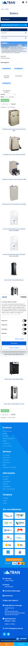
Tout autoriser (14, 343)
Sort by (3, 94)
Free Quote (21, 644)
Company (5, 498)
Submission (8, 596)
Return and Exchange (9, 489)
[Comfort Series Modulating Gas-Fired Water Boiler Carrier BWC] (14, 243)
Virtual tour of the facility (9, 467)
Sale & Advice (6, 457)
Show (2, 96)
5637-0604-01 (11, 600)
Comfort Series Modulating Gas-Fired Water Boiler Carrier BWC (14, 255)
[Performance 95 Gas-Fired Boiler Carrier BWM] (14, 192)
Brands (5, 441)
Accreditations (7, 481)
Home (2, 9)
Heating (5, 433)
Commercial (6, 443)
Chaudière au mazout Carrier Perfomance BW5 (14, 179)
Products (6, 30)
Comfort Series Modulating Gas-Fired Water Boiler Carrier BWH (14, 229)
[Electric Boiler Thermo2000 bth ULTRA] (14, 293)
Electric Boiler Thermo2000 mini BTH (14, 354)
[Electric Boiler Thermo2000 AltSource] (14, 268)
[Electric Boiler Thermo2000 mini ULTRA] (14, 392)
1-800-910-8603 (9, 580)
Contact (5, 503)
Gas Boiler (18, 76)
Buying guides (6, 486)
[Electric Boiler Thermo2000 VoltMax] (14, 367)
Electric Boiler (6, 76)
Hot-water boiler (6, 91)
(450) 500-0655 (9, 586)
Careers (5, 500)
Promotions (6, 476)
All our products (7, 446)
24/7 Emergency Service (14, 559)
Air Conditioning (7, 431)
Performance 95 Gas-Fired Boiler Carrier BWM (14, 204)
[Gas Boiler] (19, 69)
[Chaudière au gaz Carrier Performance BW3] (14, 143)
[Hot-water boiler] (6, 84)
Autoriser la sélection (14, 347)
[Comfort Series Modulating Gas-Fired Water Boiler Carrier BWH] (14, 217)
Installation (6, 460)
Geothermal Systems (8, 438)
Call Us (7, 644)
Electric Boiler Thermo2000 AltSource (14, 280)
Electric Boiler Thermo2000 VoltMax (14, 379)
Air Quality (5, 436)
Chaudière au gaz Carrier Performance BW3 (14, 154)
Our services (6, 455)
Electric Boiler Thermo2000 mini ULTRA (14, 404)
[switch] (23, 324)
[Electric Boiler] (6, 69)
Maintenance (6, 462)
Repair (4, 465)
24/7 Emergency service (14, 628)
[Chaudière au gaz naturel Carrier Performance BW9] (14, 117)
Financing (5, 484)
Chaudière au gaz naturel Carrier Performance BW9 (14, 129)
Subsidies (5, 479)
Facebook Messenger (12, 591)
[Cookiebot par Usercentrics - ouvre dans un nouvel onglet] (20, 297)
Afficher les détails (19, 338)
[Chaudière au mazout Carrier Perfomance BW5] (14, 168)
